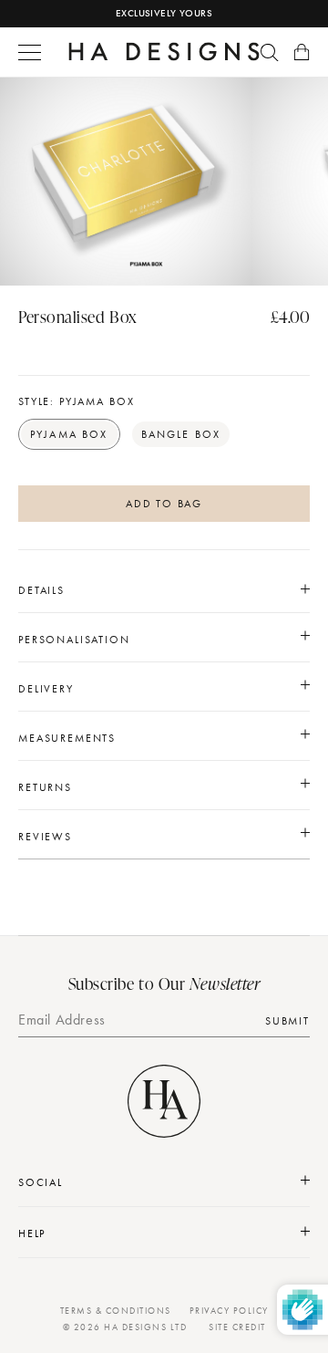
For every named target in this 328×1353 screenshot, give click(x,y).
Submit (287, 1021)
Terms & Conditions (115, 1311)
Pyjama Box (69, 434)
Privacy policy (229, 1311)
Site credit (237, 1327)
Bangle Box (181, 434)
